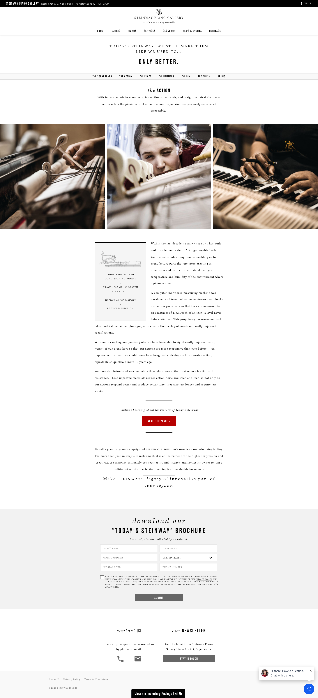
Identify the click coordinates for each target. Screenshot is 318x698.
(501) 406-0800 (63, 4)
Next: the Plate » (159, 421)
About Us (54, 679)
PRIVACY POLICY (204, 579)
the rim (186, 76)
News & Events (192, 31)
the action (125, 76)
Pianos (132, 31)
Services (150, 31)
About (101, 31)
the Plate (145, 76)
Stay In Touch (189, 658)
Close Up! (169, 31)
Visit (307, 3)
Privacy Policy (71, 679)
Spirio (116, 31)
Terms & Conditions (96, 679)
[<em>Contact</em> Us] (138, 662)
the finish (204, 76)
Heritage (215, 31)
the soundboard (102, 76)
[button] (121, 662)
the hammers (166, 76)
